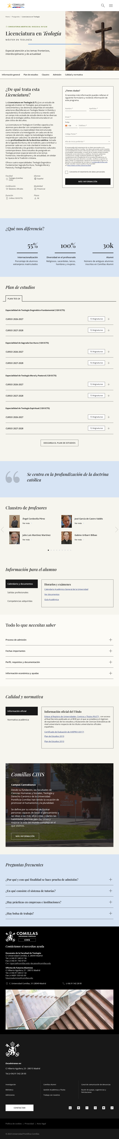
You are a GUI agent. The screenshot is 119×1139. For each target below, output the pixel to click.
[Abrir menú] (110, 5)
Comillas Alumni (49, 1084)
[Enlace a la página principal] (16, 5)
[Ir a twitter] (87, 1107)
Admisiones (10, 1095)
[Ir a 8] (67, 550)
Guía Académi (50, 599)
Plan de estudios (31, 74)
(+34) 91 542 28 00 (74, 983)
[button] (33, 521)
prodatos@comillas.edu (99, 162)
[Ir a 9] (70, 550)
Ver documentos (51, 594)
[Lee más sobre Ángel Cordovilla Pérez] (14, 521)
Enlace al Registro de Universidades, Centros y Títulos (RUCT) (71, 716)
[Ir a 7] (65, 550)
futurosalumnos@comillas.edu (19, 978)
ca (58, 599)
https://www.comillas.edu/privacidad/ (79, 165)
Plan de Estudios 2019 (54, 736)
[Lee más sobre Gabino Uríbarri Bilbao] (66, 537)
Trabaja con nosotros (51, 1095)
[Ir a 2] (51, 550)
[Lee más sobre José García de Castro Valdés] (66, 521)
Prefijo (67, 122)
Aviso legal (41, 1123)
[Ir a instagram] (95, 1107)
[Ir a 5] (59, 550)
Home (8, 17)
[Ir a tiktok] (112, 1107)
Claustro (45, 74)
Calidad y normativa (74, 74)
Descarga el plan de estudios (59, 443)
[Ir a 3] (53, 550)
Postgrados (16, 17)
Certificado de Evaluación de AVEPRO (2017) (64, 731)
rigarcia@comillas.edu (20, 963)
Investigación (11, 1084)
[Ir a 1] (48, 550)
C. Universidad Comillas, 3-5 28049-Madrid (27, 983)
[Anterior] (2, 529)
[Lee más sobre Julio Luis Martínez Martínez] (14, 537)
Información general (11, 74)
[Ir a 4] (56, 550)
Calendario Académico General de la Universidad (66, 589)
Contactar (19, 1108)
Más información (87, 181)
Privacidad (29, 1123)
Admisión (57, 74)
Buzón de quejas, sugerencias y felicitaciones (93, 1091)
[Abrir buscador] (103, 5)
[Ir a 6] (62, 550)
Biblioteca (9, 1090)
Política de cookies (14, 1123)
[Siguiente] (116, 529)
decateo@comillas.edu (40, 963)
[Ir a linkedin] (70, 1107)
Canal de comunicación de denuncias (96, 1084)
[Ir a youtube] (103, 1107)
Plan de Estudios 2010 (54, 741)
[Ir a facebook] (78, 1107)
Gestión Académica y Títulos (54, 1090)
